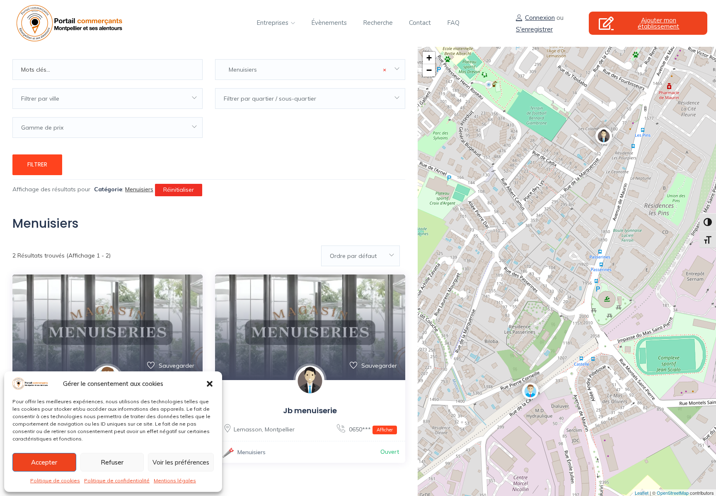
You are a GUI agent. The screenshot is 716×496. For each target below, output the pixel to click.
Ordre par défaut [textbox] (353, 256)
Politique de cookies (55, 480)
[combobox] (310, 69)
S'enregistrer (534, 29)
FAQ (453, 23)
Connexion (540, 18)
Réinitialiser (178, 189)
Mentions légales (175, 480)
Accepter (44, 462)
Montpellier (280, 429)
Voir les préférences (180, 462)
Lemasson (248, 429)
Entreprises (273, 23)
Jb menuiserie (310, 410)
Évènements (329, 23)
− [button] (429, 70)
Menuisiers (251, 452)
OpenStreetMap (673, 492)
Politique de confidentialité (117, 480)
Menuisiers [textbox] (305, 69)
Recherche (378, 23)
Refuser (112, 462)
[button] (210, 384)
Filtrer (37, 164)
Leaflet (641, 492)
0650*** (370, 429)
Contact (420, 23)
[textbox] (107, 98)
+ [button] (429, 58)
